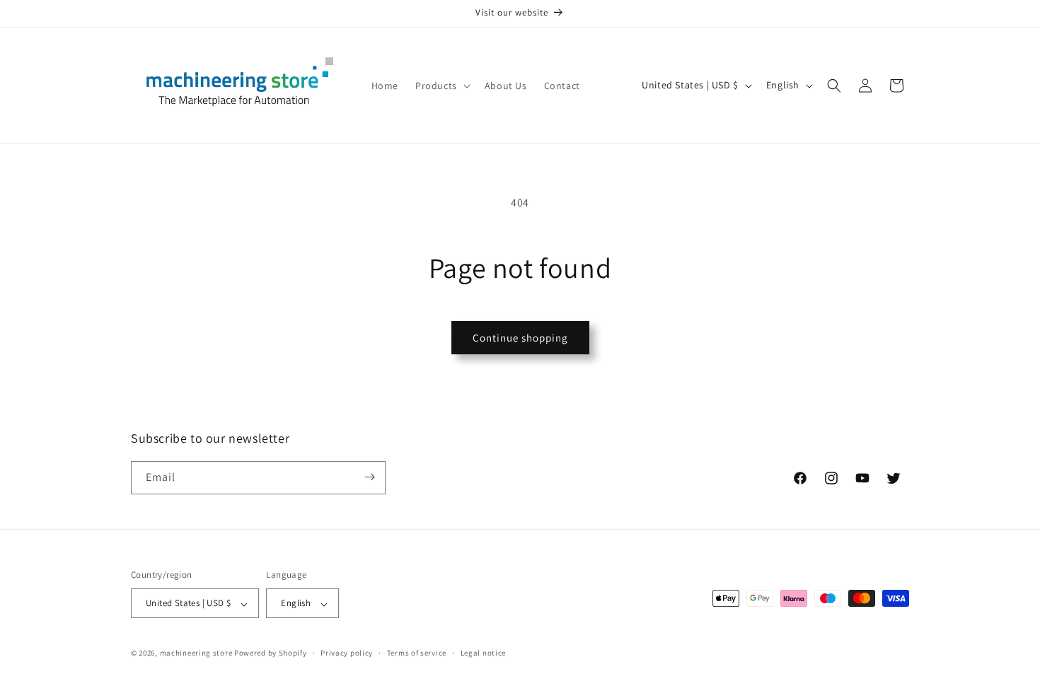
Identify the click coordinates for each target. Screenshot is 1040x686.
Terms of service (416, 653)
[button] (441, 85)
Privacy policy (346, 653)
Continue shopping (520, 337)
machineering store (196, 653)
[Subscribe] (369, 477)
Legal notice (483, 653)
